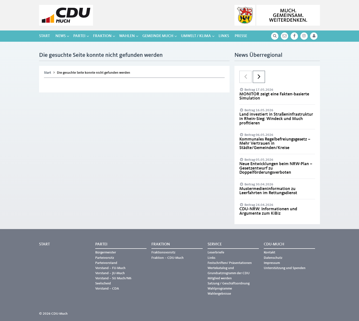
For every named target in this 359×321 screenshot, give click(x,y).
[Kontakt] (284, 36)
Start (44, 36)
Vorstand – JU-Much (110, 273)
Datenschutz (273, 258)
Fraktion (102, 36)
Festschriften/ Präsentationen (230, 263)
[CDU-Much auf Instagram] (304, 36)
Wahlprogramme (220, 288)
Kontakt (269, 252)
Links (224, 36)
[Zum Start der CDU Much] (66, 15)
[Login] (313, 36)
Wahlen (127, 36)
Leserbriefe (216, 252)
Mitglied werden (220, 278)
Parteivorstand (106, 263)
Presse (241, 36)
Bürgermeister (105, 252)
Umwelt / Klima (196, 36)
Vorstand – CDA (107, 288)
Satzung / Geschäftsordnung (229, 283)
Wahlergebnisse (219, 293)
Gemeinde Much (157, 36)
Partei (79, 36)
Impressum (272, 263)
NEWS (60, 36)
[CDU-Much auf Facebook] (294, 36)
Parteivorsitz (104, 258)
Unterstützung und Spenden (285, 268)
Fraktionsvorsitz (163, 252)
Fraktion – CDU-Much (167, 258)
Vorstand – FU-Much (110, 268)
